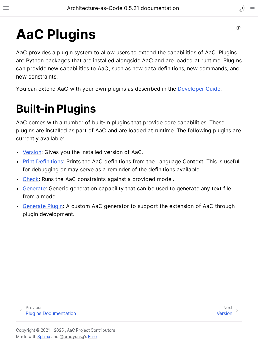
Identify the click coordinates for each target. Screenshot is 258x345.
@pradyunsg (72, 336)
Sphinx (43, 336)
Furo (92, 336)
